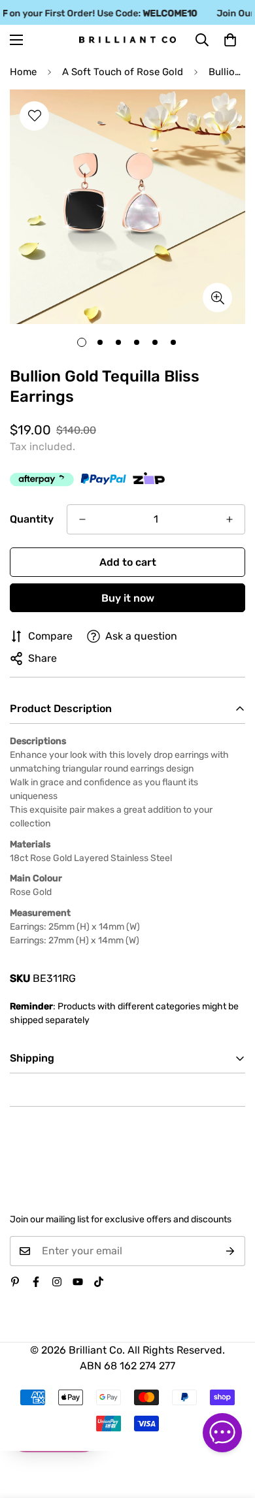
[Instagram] (57, 1282)
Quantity (32, 519)
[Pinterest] (15, 1282)
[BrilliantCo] (127, 40)
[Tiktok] (99, 1282)
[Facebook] (36, 1282)
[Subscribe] (230, 1251)
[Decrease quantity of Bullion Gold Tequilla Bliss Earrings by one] (82, 519)
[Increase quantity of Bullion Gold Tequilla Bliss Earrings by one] (229, 519)
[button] (230, 40)
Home (23, 72)
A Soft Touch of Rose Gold (122, 72)
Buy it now (127, 598)
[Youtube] (78, 1282)
